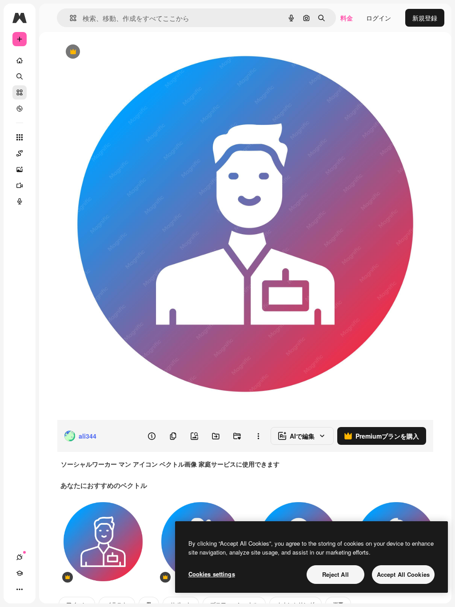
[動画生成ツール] (19, 185)
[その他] (19, 589)
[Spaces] (19, 153)
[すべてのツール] (19, 137)
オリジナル (118, 52)
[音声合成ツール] (19, 201)
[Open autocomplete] (69, 18)
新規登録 (424, 17)
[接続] (19, 557)
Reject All (335, 574)
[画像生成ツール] (19, 169)
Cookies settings (211, 574)
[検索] (19, 76)
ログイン (378, 17)
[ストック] (19, 92)
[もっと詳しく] (19, 108)
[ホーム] (19, 60)
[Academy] (19, 573)
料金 (346, 17)
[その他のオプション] (258, 436)
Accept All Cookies (403, 574)
